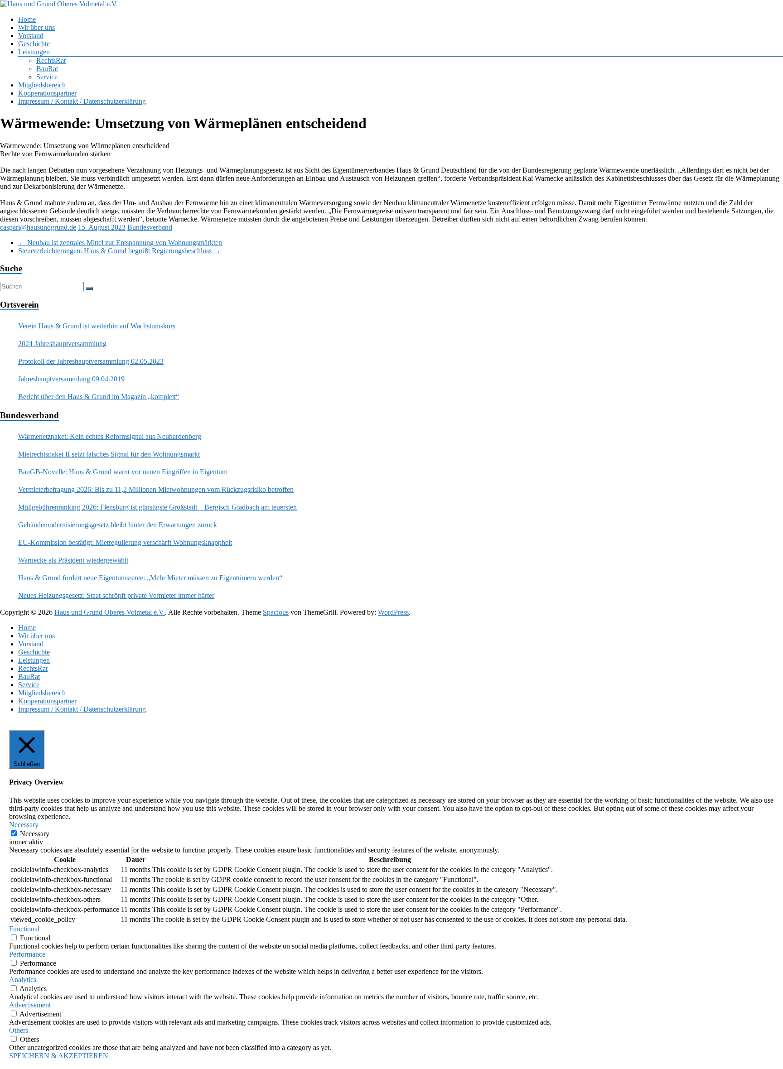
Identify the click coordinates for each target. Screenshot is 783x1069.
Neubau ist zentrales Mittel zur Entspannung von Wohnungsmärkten (120, 242)
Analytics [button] (22, 979)
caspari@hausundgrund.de (38, 227)
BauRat (47, 68)
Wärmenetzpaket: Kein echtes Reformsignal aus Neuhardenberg (109, 436)
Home (27, 19)
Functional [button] (24, 929)
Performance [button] (27, 954)
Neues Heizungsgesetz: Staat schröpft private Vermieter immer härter (116, 595)
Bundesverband (149, 227)
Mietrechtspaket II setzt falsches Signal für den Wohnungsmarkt (109, 454)
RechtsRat (51, 60)
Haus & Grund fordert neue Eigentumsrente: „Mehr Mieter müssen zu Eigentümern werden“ (150, 578)
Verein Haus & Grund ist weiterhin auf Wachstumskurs (96, 326)
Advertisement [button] (30, 1005)
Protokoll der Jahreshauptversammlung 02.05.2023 (91, 361)
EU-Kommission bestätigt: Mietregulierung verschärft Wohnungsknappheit (125, 542)
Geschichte (34, 44)
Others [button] (18, 1030)
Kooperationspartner (47, 93)
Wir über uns (36, 27)
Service (47, 77)
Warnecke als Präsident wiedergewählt (73, 560)
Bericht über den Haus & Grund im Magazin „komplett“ (98, 396)
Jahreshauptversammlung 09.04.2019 (71, 379)
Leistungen (34, 52)
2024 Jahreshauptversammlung (62, 343)
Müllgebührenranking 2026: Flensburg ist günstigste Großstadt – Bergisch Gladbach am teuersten (157, 507)
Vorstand (31, 35)
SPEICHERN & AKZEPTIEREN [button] (58, 1055)
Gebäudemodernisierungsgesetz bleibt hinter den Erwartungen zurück (117, 525)
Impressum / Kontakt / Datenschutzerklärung (82, 101)
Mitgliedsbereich (42, 85)
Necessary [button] (24, 824)
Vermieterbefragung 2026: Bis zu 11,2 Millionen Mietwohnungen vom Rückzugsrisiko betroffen (156, 489)
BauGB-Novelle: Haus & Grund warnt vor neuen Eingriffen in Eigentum (122, 472)
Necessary (34, 834)
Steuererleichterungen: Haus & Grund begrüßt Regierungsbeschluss (119, 251)
